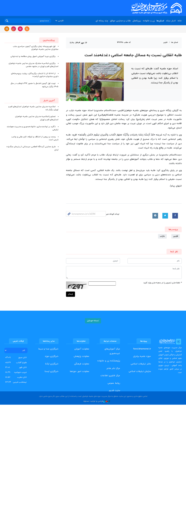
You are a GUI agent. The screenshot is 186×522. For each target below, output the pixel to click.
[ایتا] (6, 28)
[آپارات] (20, 28)
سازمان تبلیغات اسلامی (140, 371)
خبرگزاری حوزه (51, 356)
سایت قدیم (114, 390)
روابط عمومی (114, 383)
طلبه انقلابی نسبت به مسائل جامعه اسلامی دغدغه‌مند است (133, 55)
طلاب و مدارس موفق (120, 20)
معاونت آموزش (81, 348)
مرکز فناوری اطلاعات (110, 375)
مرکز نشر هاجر (113, 368)
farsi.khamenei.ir (142, 348)
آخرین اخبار (49, 100)
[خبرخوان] (27, 28)
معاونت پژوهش (81, 356)
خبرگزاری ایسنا (51, 371)
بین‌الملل (137, 20)
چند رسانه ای (102, 20)
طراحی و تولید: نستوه (93, 401)
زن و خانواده (149, 20)
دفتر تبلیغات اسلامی (141, 363)
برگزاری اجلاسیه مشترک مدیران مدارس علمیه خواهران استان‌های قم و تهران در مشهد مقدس (33, 65)
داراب (162, 236)
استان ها (174, 42)
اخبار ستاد (171, 20)
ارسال (70, 294)
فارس (165, 42)
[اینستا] (13, 28)
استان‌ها (160, 20)
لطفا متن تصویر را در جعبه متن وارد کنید (162, 282)
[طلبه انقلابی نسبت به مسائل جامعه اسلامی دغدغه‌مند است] (95, 82)
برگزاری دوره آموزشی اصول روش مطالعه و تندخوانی (33, 56)
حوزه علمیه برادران (142, 356)
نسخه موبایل (93, 320)
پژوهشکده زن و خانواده (108, 360)
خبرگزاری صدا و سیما (48, 348)
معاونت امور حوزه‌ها (79, 371)
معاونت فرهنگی (81, 363)
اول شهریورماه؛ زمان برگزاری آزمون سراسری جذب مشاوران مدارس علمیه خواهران (35, 48)
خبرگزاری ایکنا (52, 363)
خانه (180, 20)
